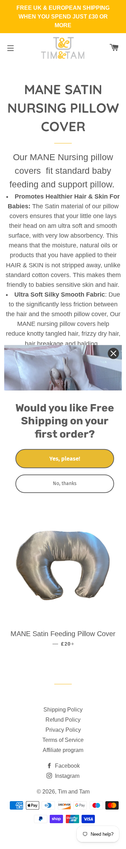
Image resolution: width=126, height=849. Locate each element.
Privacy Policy (63, 730)
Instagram (66, 776)
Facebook (67, 766)
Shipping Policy (63, 710)
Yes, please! (64, 458)
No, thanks (65, 483)
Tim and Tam (74, 792)
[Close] (113, 353)
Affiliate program (63, 750)
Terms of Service (63, 740)
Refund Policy (63, 720)
